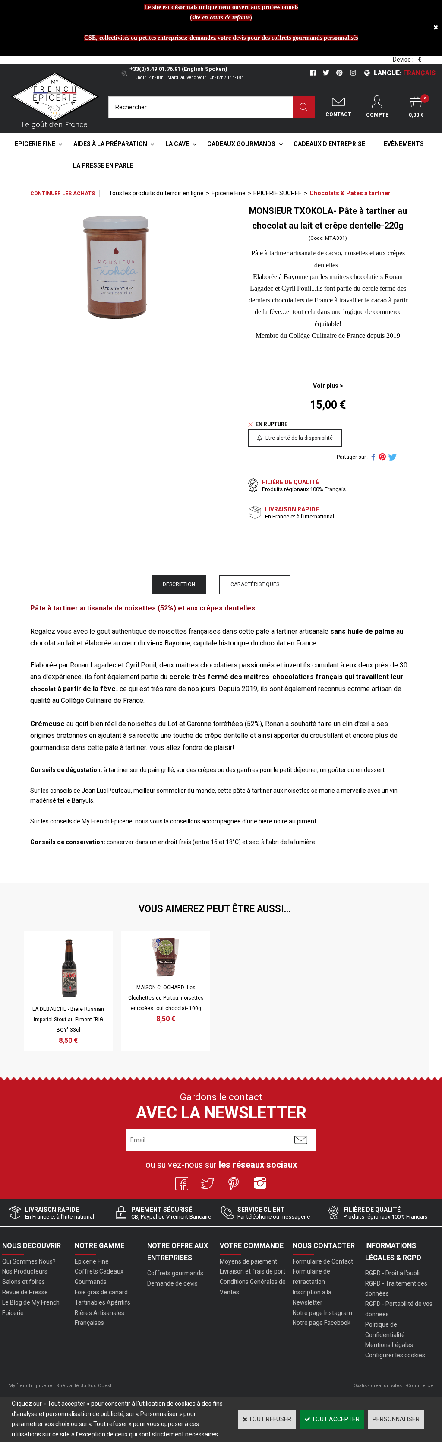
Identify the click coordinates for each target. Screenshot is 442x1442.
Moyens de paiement (248, 1261)
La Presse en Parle (103, 165)
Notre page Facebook (321, 1322)
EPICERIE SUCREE (277, 193)
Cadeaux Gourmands (241, 143)
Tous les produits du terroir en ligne (156, 193)
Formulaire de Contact (323, 1261)
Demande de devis (172, 1283)
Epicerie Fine (35, 143)
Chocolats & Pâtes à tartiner (350, 193)
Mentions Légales (389, 1344)
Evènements (404, 143)
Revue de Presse (25, 1292)
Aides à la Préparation (110, 143)
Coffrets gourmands (175, 1273)
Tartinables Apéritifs (102, 1302)
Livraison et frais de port (252, 1271)
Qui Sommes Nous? (29, 1261)
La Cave (177, 143)
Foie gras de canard (101, 1292)
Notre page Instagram (322, 1312)
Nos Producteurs (24, 1271)
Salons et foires (23, 1281)
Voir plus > (328, 385)
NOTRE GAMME (99, 1246)
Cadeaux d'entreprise (329, 143)
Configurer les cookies (395, 1355)
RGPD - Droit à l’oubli (392, 1273)
